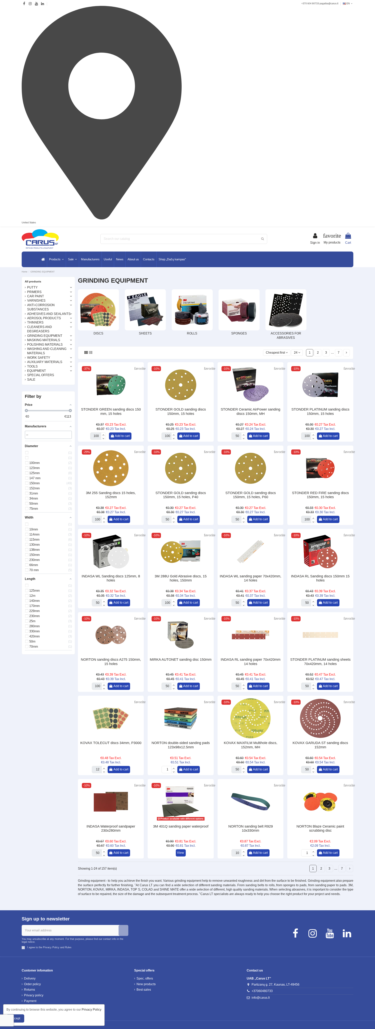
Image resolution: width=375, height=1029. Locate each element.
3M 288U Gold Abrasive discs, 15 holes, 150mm (181, 578)
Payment (30, 1001)
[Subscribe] (123, 930)
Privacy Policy (91, 1009)
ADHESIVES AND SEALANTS (49, 313)
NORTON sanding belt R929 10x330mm (250, 828)
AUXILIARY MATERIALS (44, 362)
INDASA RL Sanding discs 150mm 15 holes (320, 578)
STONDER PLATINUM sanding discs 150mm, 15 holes (320, 411)
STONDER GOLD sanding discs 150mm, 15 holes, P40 (180, 495)
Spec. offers (145, 978)
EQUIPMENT (36, 370)
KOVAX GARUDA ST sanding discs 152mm (320, 745)
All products (33, 281)
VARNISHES (36, 300)
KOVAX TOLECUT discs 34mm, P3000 (110, 743)
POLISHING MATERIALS (45, 344)
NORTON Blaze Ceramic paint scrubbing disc (320, 828)
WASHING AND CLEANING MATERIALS (46, 351)
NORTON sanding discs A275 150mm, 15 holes (111, 662)
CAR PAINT (35, 296)
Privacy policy (33, 995)
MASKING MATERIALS (43, 340)
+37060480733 (262, 991)
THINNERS (35, 322)
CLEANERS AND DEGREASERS (39, 329)
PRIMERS (34, 292)
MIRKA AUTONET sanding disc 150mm (181, 659)
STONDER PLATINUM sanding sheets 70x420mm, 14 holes (320, 662)
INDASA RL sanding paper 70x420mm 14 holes (250, 662)
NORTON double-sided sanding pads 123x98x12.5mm (181, 745)
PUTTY (32, 287)
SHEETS (145, 333)
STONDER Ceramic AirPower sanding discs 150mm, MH (250, 411)
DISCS (98, 333)
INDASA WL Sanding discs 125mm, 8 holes (111, 578)
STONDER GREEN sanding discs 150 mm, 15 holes (111, 411)
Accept (15, 1018)
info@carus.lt (261, 997)
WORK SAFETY (38, 357)
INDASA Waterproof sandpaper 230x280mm (111, 828)
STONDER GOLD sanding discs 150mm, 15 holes (180, 411)
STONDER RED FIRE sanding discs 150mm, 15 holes (320, 495)
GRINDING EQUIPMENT (44, 335)
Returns (29, 989)
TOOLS (32, 366)
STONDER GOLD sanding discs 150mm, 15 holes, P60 (250, 495)
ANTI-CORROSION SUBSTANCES (41, 307)
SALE (31, 379)
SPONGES (239, 333)
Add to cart (122, 436)
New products (146, 984)
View (180, 852)
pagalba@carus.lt (329, 3)
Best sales (144, 989)
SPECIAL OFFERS (40, 375)
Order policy (32, 984)
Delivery (30, 978)
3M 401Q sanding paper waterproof (180, 826)
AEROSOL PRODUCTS (44, 318)
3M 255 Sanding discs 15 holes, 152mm (111, 495)
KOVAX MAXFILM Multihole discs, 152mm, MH (250, 745)
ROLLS (192, 333)
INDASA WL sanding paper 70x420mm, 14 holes (250, 578)
